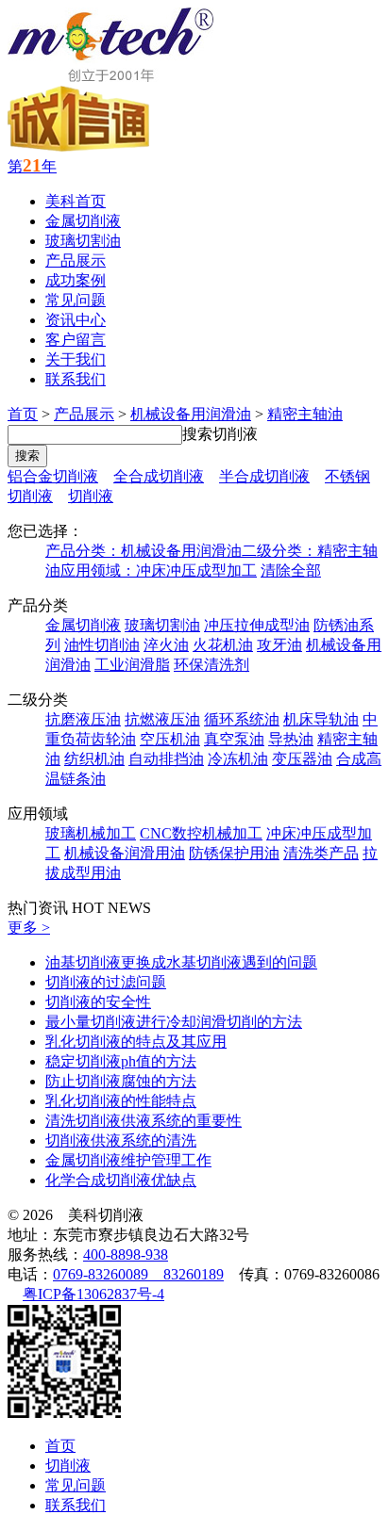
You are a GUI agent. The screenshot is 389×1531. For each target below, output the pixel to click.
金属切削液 (83, 221)
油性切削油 (102, 645)
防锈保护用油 (234, 853)
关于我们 (75, 359)
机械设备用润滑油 (190, 414)
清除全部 (291, 570)
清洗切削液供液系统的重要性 (143, 1121)
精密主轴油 (305, 414)
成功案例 (75, 280)
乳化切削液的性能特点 (120, 1101)
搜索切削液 (220, 434)
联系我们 (75, 379)
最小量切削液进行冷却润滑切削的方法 (173, 1022)
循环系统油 (241, 719)
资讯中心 (75, 320)
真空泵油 (234, 739)
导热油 (290, 739)
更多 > (29, 928)
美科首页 (75, 201)
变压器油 (302, 759)
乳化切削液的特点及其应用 (136, 1042)
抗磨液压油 (83, 719)
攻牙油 (279, 645)
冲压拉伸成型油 (257, 625)
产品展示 (75, 260)
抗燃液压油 (162, 719)
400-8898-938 (125, 1254)
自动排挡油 (166, 759)
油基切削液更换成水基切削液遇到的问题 (181, 962)
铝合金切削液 (53, 476)
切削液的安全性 (98, 1002)
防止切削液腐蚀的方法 (120, 1081)
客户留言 (75, 340)
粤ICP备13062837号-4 (93, 1294)
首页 (23, 414)
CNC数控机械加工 (201, 833)
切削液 (90, 496)
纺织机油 (94, 759)
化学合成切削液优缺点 (120, 1180)
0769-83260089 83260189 (138, 1274)
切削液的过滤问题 (105, 982)
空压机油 (170, 739)
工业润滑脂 (132, 665)
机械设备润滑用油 (124, 853)
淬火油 (166, 645)
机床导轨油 (321, 719)
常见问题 (75, 300)
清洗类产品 (321, 853)
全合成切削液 (158, 476)
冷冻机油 (238, 759)
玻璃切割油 (83, 241)
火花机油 (223, 645)
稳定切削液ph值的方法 (120, 1061)
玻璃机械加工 (90, 833)
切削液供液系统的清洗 (120, 1140)
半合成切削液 (264, 476)
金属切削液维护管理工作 (128, 1160)
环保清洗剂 (211, 665)
